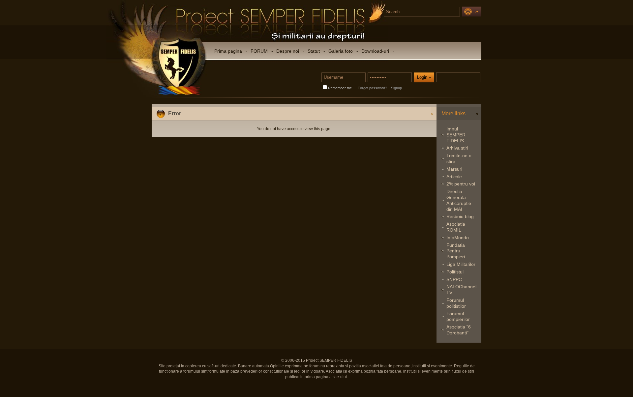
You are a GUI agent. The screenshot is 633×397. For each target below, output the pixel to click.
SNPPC (454, 279)
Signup (396, 88)
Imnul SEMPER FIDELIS (456, 134)
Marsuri (454, 169)
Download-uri (375, 51)
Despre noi (287, 51)
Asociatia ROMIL (455, 227)
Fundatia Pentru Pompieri (455, 251)
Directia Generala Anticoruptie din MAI (458, 200)
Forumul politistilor (456, 303)
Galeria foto (340, 51)
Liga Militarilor (460, 264)
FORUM (259, 51)
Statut (314, 51)
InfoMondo (457, 237)
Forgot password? (372, 88)
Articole (454, 176)
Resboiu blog (460, 216)
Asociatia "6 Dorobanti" (458, 329)
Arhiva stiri (457, 148)
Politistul (455, 271)
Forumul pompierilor (458, 316)
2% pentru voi (460, 183)
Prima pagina (228, 51)
